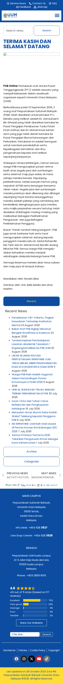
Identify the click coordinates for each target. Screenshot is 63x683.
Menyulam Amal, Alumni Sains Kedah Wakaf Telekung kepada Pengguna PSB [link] (34, 416)
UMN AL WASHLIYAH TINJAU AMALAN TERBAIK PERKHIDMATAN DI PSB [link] (33, 391)
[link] (16, 3)
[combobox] (17, 31)
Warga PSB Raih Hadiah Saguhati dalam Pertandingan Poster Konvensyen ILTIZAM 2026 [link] (32, 378)
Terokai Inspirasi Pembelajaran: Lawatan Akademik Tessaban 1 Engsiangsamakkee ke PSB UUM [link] (31, 344)
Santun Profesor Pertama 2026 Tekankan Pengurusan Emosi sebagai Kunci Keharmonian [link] (35, 438)
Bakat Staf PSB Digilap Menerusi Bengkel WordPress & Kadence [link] (31, 331)
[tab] (31, 301)
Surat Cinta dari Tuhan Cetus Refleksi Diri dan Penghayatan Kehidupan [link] (30, 404)
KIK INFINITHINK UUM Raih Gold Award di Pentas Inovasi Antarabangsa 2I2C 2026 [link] (34, 427)
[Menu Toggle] (57, 15)
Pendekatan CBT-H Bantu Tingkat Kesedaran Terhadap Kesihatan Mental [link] (33, 321)
